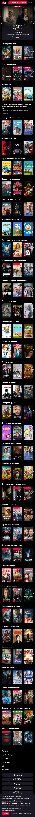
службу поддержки (25, 813)
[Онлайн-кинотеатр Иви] (4, 2)
